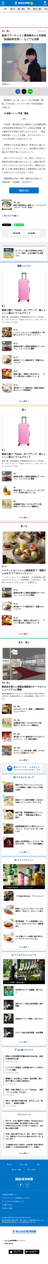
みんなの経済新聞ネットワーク (24, 1232)
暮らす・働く (37, 9)
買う (29, 9)
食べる (13, 9)
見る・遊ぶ (21, 9)
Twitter (27, 1185)
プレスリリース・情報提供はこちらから (17, 1198)
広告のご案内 (8, 1208)
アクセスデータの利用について (14, 1201)
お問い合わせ (8, 1205)
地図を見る (24, 190)
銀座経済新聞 (22, 3)
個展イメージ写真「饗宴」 (18, 113)
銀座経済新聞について (11, 1194)
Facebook (20, 1185)
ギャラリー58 (10, 215)
